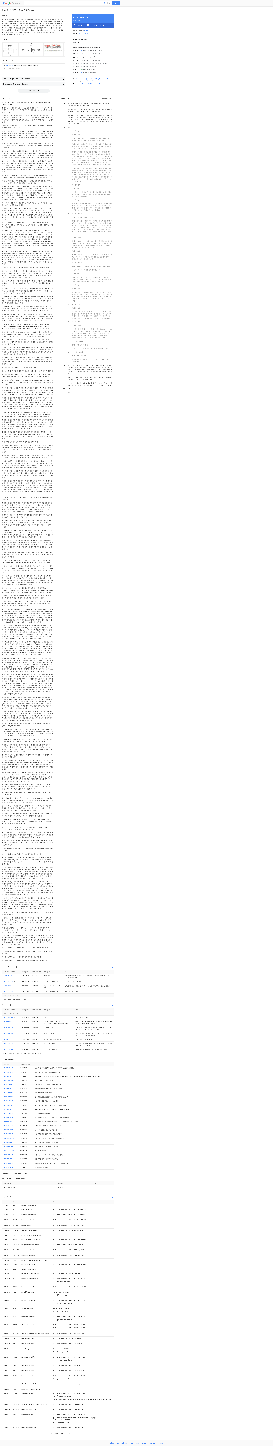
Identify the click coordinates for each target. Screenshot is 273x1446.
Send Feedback (122, 1443)
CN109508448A (8, 1105)
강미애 (86, 33)
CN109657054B (8, 1072)
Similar (104, 25)
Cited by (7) (92, 79)
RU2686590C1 (8, 1076)
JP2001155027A (8, 975)
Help (161, 1443)
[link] (21, 65)
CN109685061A (8, 1130)
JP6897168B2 (8, 1159)
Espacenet (85, 84)
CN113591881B (8, 1097)
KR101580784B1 (9, 1027)
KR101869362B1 (9, 1033)
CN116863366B (8, 1146)
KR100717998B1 (9, 991)
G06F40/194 (9, 65)
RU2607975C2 (8, 1021)
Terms (144, 1443)
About (112, 1443)
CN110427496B (8, 1142)
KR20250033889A (9, 1049)
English (86, 30)
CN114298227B (8, 1039)
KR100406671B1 (9, 981)
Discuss (101, 84)
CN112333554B (8, 1163)
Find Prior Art (93, 25)
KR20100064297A (9, 1080)
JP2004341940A (8, 1121)
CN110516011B (8, 1101)
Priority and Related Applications (91, 81)
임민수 (81, 33)
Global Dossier (94, 84)
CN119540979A (8, 1117)
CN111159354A (8, 1125)
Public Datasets (134, 1443)
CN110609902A (8, 1088)
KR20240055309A (9, 1043)
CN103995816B (8, 1092)
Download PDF (80, 25)
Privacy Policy (153, 1443)
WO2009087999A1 (9, 1150)
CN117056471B (8, 1068)
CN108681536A (8, 1134)
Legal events (100, 79)
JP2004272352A (8, 986)
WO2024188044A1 (9, 1138)
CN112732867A (8, 1167)
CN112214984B (8, 1084)
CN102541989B (8, 1113)
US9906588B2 (8, 1109)
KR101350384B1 (9, 1017)
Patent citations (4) (82, 79)
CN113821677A (8, 1155)
